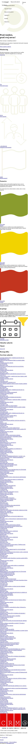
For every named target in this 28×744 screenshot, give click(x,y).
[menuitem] (16, 2)
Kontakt (1, 739)
